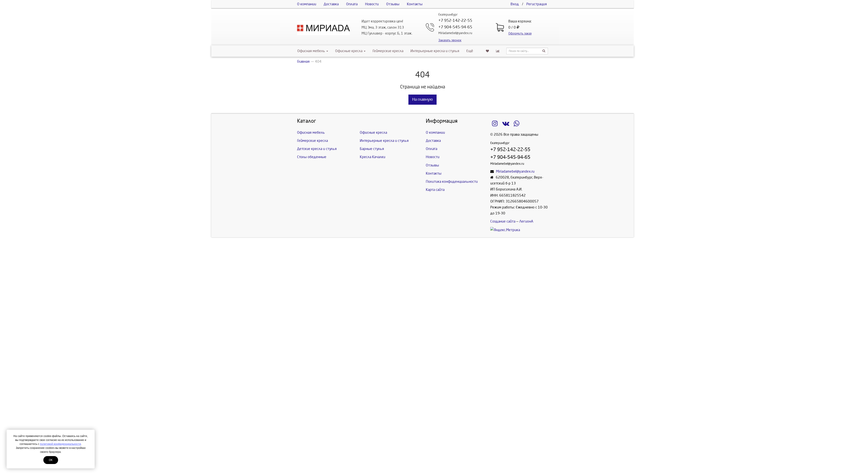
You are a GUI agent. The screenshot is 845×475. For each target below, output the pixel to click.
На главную (422, 99)
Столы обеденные (311, 157)
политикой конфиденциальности (60, 444)
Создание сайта (502, 221)
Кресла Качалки (372, 157)
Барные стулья (372, 149)
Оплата (352, 4)
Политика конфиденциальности (452, 181)
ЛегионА (526, 221)
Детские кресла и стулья (317, 149)
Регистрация (536, 4)
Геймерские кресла (388, 51)
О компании (306, 4)
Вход (515, 4)
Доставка (331, 4)
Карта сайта (435, 190)
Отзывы (392, 4)
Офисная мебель (311, 51)
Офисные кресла (349, 51)
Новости (372, 4)
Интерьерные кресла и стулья (434, 51)
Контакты (414, 4)
